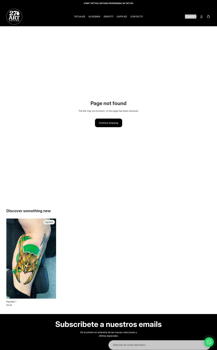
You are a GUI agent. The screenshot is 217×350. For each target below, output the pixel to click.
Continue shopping (108, 122)
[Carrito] (208, 16)
